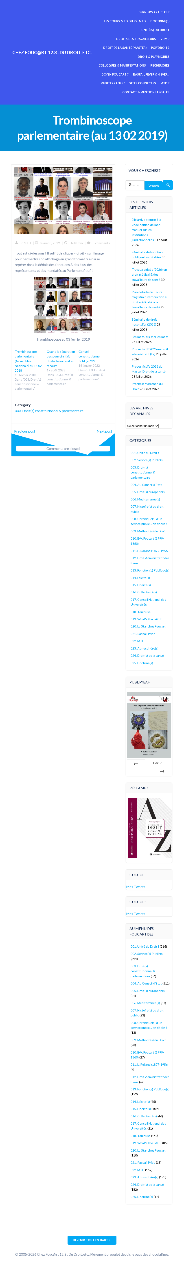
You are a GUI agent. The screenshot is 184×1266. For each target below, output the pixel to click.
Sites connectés (142, 83)
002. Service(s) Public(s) (147, 460)
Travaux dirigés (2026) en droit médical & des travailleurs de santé (149, 274)
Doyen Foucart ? (115, 74)
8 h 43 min (76, 243)
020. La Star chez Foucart (148, 626)
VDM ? (164, 39)
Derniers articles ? (153, 12)
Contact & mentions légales (145, 92)
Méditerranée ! (113, 83)
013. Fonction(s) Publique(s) (150, 570)
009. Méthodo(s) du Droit (148, 531)
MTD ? (164, 83)
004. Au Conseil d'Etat (146, 485)
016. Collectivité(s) (144, 592)
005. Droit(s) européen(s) (148, 492)
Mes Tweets (135, 886)
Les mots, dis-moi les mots (150, 337)
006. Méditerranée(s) (145, 499)
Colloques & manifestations (122, 65)
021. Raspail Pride (143, 634)
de (158, 763)
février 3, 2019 (50, 243)
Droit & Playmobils (153, 56)
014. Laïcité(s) (140, 578)
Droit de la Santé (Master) (125, 47)
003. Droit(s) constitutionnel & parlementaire (49, 411)
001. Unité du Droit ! (145, 453)
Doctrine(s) (159, 21)
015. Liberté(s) (141, 585)
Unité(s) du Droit (155, 30)
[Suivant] (162, 771)
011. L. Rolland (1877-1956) (150, 551)
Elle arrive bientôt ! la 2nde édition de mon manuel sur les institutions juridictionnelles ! (146, 230)
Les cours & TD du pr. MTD (125, 21)
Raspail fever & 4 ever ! (151, 74)
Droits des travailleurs (136, 39)
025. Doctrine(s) (142, 663)
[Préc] (136, 763)
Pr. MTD (25, 243)
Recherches (159, 65)
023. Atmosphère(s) (144, 648)
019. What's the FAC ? (146, 619)
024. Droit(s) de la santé (147, 655)
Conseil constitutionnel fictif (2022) (89, 356)
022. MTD (138, 641)
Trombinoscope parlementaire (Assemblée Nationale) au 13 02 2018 (28, 361)
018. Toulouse (141, 612)
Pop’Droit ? (160, 47)
